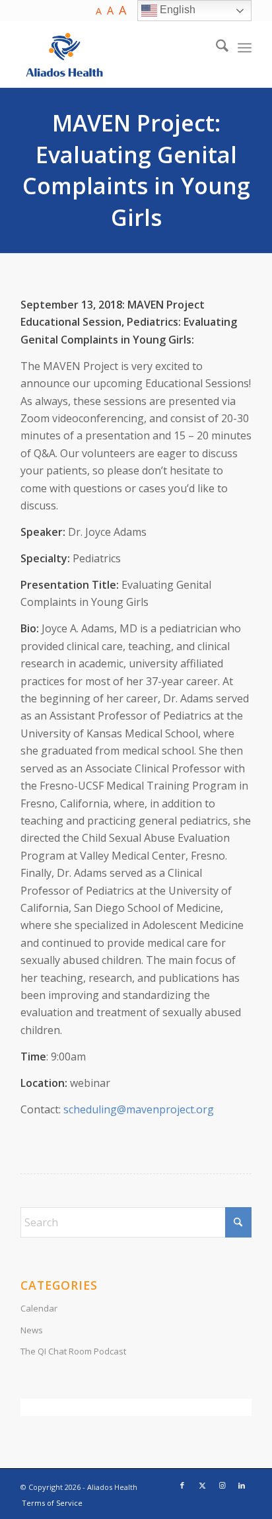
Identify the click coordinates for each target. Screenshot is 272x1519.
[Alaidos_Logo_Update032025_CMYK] (112, 54)
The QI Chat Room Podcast (73, 1351)
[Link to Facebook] (182, 1485)
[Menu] (245, 47)
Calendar (38, 1308)
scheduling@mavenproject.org (138, 1109)
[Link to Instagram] (222, 1485)
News (31, 1330)
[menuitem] (215, 47)
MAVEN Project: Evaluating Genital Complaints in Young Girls (136, 170)
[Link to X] (202, 1485)
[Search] (215, 47)
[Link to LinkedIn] (242, 1485)
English (176, 9)
